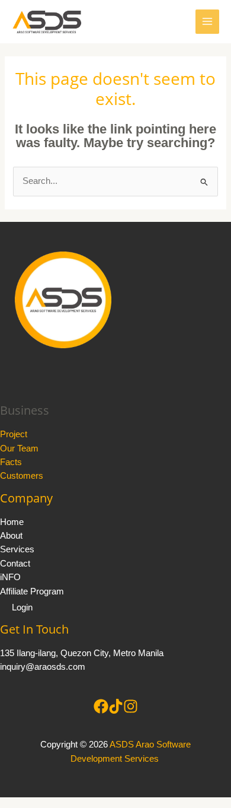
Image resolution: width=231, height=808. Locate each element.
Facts (11, 462)
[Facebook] (101, 706)
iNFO (10, 577)
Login (22, 607)
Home (12, 522)
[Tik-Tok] (115, 706)
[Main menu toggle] (207, 21)
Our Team (19, 448)
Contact (15, 563)
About (11, 535)
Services (17, 549)
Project (13, 434)
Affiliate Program (32, 591)
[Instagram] (130, 706)
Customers (21, 476)
